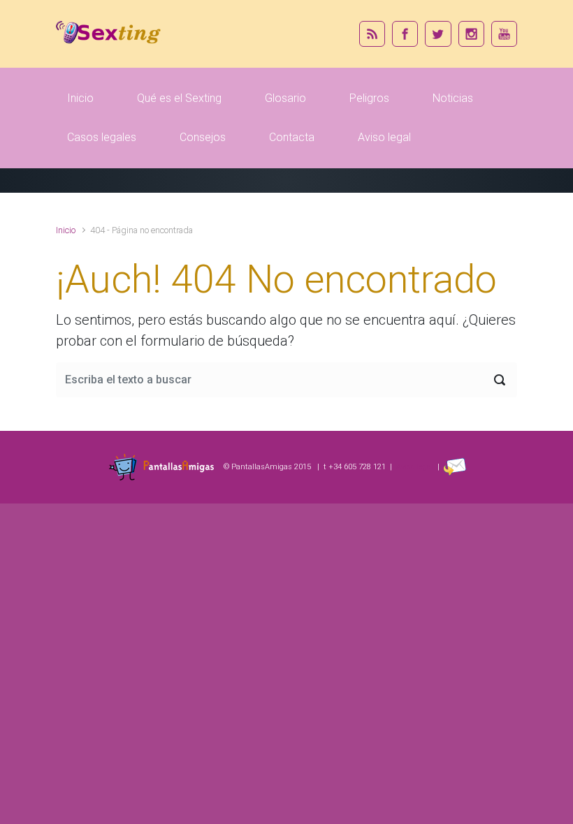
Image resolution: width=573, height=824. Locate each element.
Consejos (203, 137)
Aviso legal (384, 137)
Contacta (291, 137)
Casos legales (101, 137)
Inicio (80, 98)
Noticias (453, 98)
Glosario (285, 98)
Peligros (369, 98)
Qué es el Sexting (179, 98)
